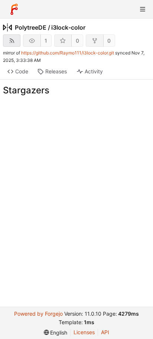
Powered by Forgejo (38, 313)
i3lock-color (68, 27)
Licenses (84, 332)
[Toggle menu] (142, 9)
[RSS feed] (11, 40)
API (105, 332)
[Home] (14, 9)
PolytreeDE (30, 27)
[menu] (56, 332)
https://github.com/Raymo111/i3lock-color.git (67, 53)
